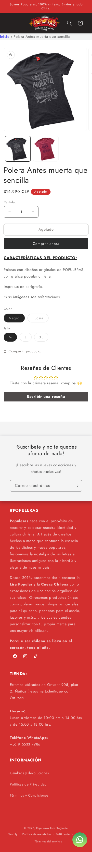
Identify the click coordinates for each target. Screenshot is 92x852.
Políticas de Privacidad (28, 784)
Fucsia (41, 318)
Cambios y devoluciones (29, 773)
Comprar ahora (46, 243)
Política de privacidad (70, 834)
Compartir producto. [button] (25, 351)
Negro (17, 318)
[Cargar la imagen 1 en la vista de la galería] (18, 149)
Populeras (42, 828)
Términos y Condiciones (29, 795)
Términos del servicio (49, 841)
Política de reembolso (36, 834)
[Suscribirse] (76, 486)
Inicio (5, 36)
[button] (9, 23)
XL (43, 338)
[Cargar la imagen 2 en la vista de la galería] (46, 149)
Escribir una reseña (46, 396)
